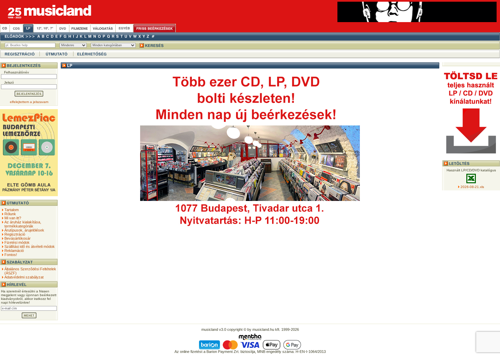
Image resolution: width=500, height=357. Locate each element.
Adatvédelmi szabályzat (24, 277)
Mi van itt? (12, 218)
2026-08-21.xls (472, 187)
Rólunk (10, 214)
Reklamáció (14, 251)
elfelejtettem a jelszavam (29, 102)
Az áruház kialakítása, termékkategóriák (22, 224)
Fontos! (10, 255)
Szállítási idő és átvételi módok (29, 246)
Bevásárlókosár (17, 238)
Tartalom (11, 210)
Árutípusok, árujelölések (24, 230)
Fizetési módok (17, 242)
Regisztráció (14, 234)
